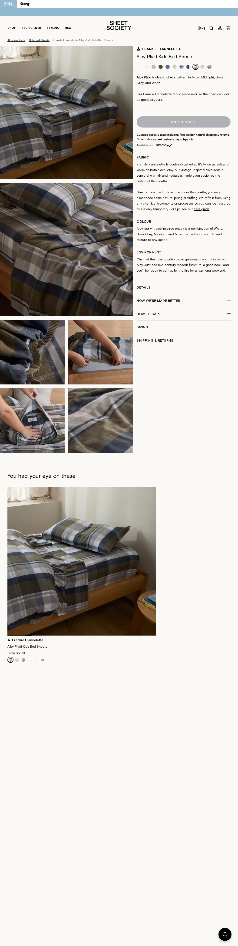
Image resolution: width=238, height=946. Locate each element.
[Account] (220, 28)
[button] (184, 287)
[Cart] (228, 28)
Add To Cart (183, 122)
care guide (201, 209)
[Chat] (225, 935)
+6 (42, 659)
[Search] (211, 28)
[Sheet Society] (119, 25)
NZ (203, 28)
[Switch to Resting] (24, 4)
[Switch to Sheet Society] (8, 4)
